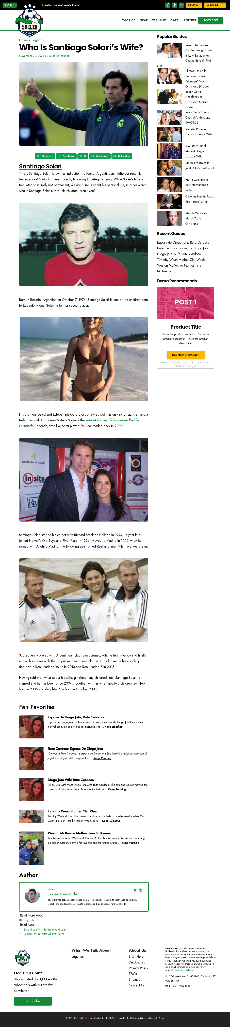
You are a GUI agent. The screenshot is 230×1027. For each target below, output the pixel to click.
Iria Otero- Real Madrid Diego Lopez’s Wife (195, 151)
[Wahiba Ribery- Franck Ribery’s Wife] (169, 135)
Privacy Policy (138, 968)
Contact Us (136, 985)
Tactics (129, 20)
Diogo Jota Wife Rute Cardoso (71, 779)
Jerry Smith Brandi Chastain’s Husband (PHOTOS (197, 117)
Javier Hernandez (63, 894)
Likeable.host (131, 1018)
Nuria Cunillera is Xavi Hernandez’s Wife (196, 185)
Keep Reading (113, 727)
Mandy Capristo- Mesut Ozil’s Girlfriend (196, 218)
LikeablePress (110, 1018)
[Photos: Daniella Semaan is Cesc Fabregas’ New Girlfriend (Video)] (169, 76)
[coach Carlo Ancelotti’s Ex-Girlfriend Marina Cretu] (169, 97)
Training (159, 20)
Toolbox (210, 20)
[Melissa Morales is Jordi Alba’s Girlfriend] (169, 168)
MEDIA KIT (194, 5)
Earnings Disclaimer (184, 970)
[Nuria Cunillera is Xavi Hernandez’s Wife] (169, 185)
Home (23, 40)
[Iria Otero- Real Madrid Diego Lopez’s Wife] (169, 151)
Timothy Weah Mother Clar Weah (73, 811)
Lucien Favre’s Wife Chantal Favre (44, 934)
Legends (189, 20)
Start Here (136, 956)
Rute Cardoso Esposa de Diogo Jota (75, 748)
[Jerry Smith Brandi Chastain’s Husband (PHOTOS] (169, 118)
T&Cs (133, 973)
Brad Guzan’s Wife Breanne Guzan (45, 929)
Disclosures (137, 962)
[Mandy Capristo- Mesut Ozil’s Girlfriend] (169, 219)
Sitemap (134, 979)
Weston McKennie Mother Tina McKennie (79, 833)
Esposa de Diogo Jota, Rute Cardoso (76, 717)
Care (174, 20)
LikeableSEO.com (156, 1018)
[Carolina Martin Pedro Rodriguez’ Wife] (169, 202)
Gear (144, 20)
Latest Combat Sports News (62, 5)
